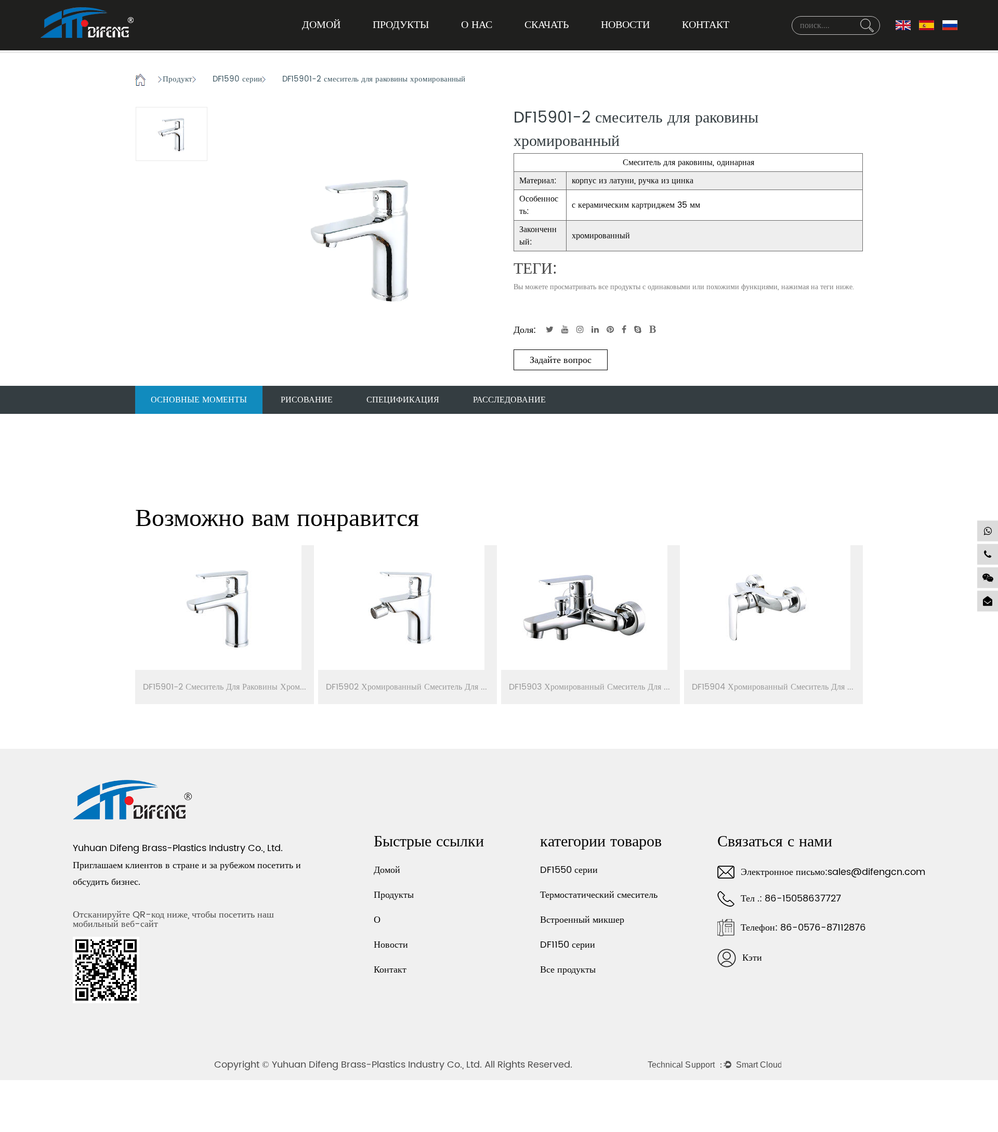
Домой (321, 25)
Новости (625, 25)
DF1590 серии (237, 80)
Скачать (546, 25)
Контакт (705, 25)
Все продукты (568, 969)
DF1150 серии (567, 944)
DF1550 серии (569, 870)
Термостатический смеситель (599, 894)
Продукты (401, 25)
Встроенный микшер (582, 919)
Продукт (177, 80)
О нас (476, 25)
